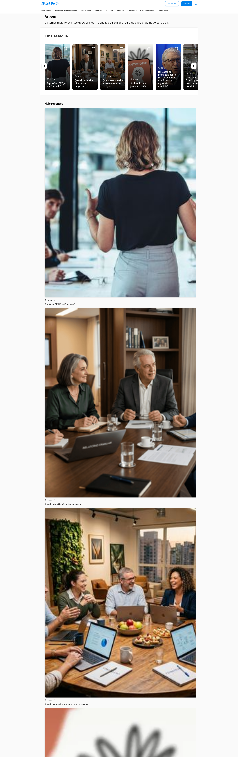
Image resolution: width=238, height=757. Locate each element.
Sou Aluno (172, 4)
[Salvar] (66, 48)
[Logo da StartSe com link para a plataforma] (50, 4)
